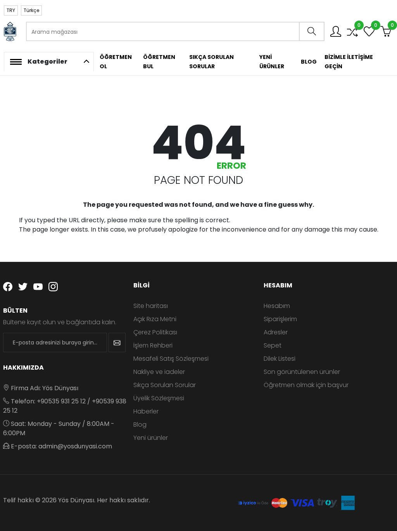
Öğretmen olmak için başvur (306, 385)
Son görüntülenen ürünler (302, 371)
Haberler (146, 411)
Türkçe (31, 10)
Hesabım (277, 305)
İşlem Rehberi (153, 345)
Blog (140, 424)
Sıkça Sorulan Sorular (164, 385)
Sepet (272, 345)
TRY (11, 10)
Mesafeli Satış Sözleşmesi (171, 358)
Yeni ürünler (150, 437)
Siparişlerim (280, 319)
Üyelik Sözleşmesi (158, 398)
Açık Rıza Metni (154, 319)
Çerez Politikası (155, 332)
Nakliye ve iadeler (159, 371)
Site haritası (150, 305)
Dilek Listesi (279, 358)
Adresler (276, 332)
